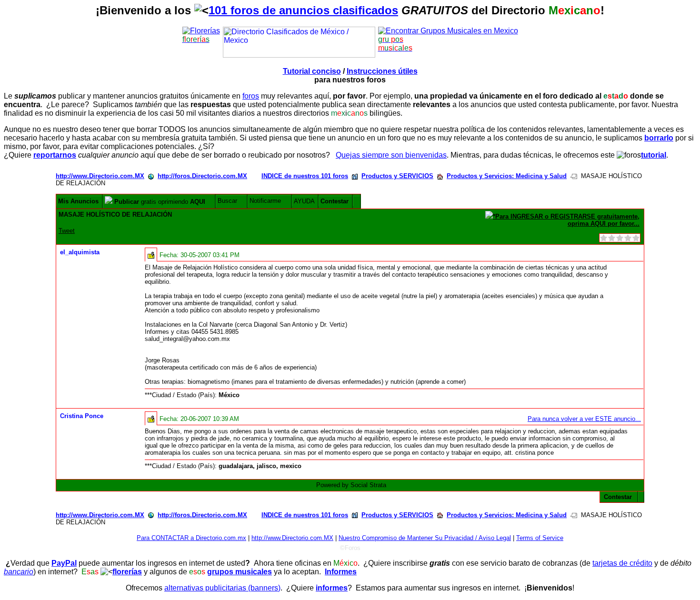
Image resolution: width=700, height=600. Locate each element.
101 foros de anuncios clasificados (303, 10)
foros (250, 96)
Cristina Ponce (81, 416)
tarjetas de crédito (622, 563)
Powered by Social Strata (351, 485)
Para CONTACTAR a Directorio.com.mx (191, 537)
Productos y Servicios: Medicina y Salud (507, 176)
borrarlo (658, 138)
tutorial (653, 155)
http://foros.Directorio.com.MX (202, 176)
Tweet (67, 230)
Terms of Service (539, 537)
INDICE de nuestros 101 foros (304, 176)
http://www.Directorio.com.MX (100, 176)
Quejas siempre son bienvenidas (391, 155)
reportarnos (54, 155)
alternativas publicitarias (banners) (222, 588)
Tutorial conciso (312, 71)
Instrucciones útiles (382, 71)
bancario (18, 572)
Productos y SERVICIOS (397, 176)
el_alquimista (80, 252)
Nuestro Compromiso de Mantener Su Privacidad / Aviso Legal (425, 537)
